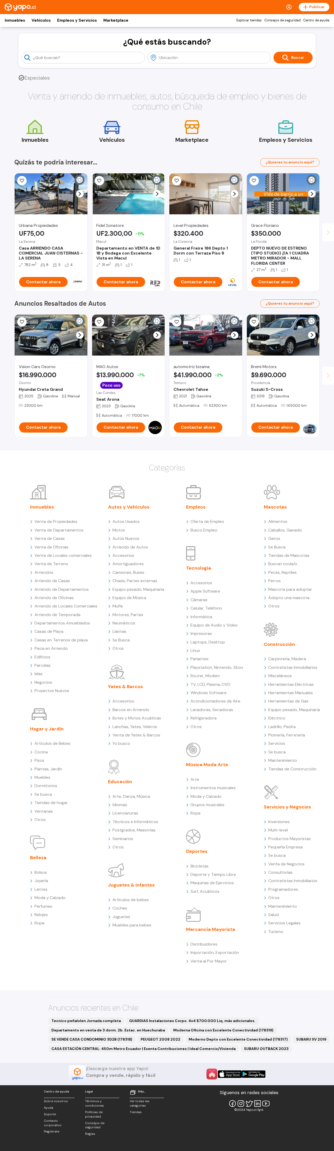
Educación (120, 781)
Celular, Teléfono (206, 608)
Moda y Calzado (49, 897)
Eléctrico (276, 718)
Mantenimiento (282, 760)
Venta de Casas (49, 538)
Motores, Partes (127, 614)
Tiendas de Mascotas (288, 555)
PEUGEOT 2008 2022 (160, 1039)
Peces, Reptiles (282, 572)
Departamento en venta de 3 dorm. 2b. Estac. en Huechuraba (108, 1030)
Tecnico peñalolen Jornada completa (86, 1020)
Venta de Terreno (51, 563)
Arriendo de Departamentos (61, 589)
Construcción (279, 644)
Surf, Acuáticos (204, 891)
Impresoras (201, 633)
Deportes (196, 851)
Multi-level (278, 830)
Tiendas (136, 1112)
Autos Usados (126, 521)
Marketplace (115, 20)
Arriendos (43, 572)
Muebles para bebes (131, 925)
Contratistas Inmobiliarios (292, 667)
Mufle (117, 606)
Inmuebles (15, 20)
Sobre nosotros (56, 1101)
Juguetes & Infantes (131, 885)
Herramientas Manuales (290, 692)
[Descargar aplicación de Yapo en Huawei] (212, 1074)
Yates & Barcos (125, 686)
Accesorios (123, 555)
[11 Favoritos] (254, 180)
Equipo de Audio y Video (214, 625)
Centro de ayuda (316, 20)
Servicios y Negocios (287, 807)
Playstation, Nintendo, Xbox (216, 667)
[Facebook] (232, 1103)
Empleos (196, 507)
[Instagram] (241, 1103)
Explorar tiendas (249, 20)
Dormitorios (45, 785)
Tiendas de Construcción (292, 769)
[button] (80, 194)
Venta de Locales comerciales (63, 555)
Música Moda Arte (207, 765)
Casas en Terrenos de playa (61, 640)
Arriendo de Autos (130, 547)
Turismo (275, 931)
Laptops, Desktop (207, 642)
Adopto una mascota (288, 597)
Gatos (274, 538)
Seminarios (122, 838)
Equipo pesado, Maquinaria (138, 589)
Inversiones (279, 821)
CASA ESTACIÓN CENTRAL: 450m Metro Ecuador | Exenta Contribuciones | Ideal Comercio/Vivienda (143, 1048)
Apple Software (205, 591)
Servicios (276, 743)
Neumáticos (123, 623)
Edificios (42, 657)
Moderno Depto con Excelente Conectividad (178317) (238, 1039)
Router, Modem (205, 675)
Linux (195, 650)
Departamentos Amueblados (62, 623)
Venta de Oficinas (51, 547)
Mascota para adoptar (290, 589)
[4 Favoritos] (176, 322)
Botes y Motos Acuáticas (136, 718)
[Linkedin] (257, 1103)
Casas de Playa (48, 631)
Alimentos (277, 521)
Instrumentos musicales (213, 787)
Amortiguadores (128, 563)
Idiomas (119, 804)
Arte (194, 779)
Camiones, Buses (128, 572)
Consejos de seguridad (282, 20)
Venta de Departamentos (59, 530)
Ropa (39, 923)
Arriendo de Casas (52, 580)
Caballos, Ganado (285, 530)
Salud (273, 914)
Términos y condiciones (94, 1103)
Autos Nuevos (125, 538)
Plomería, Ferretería (286, 735)
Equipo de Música (129, 597)
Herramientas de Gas (288, 701)
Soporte (50, 1114)
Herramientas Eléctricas (291, 684)
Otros (40, 819)
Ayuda (48, 1108)
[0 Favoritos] (99, 180)
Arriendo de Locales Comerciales (65, 606)
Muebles (42, 777)
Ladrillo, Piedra (282, 726)
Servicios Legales (284, 923)
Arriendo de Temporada (57, 614)
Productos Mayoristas (289, 838)
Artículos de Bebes (52, 743)
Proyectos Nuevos (51, 690)
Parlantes (199, 659)
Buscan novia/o (282, 563)
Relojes (41, 914)
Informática (201, 616)
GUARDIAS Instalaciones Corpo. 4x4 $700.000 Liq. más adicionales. (192, 1020)
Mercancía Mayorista (210, 929)
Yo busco (121, 743)
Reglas (90, 1134)
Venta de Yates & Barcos (136, 735)
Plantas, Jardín (48, 769)
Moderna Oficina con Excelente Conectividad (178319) (223, 1030)
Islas (38, 673)
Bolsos (40, 872)
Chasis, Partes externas (134, 580)
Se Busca (121, 640)
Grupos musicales (207, 804)
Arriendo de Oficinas (54, 597)
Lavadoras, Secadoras (211, 709)
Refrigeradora (203, 718)
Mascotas (275, 507)
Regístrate (51, 1131)
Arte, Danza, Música (131, 796)
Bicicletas (199, 866)
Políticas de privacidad (94, 1114)
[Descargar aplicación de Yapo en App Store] (230, 1074)
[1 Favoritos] (22, 180)
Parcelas (42, 665)
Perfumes (43, 906)
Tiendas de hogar (51, 802)
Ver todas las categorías (140, 1103)
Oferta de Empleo (207, 521)
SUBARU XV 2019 (311, 1039)
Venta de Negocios (286, 864)
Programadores (283, 889)
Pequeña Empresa (285, 847)
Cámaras (198, 600)
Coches (119, 908)
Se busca (43, 794)
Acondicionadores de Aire (215, 701)
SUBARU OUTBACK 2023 (266, 1048)
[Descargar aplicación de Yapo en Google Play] (253, 1074)
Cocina (41, 752)
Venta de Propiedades (55, 521)
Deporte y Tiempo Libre (213, 874)
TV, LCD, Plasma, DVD (210, 684)
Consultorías (280, 872)
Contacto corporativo (53, 1123)
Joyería (41, 880)
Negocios (43, 682)
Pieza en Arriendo (51, 648)
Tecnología (198, 568)
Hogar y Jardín (47, 729)
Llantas (119, 631)
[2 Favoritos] (176, 180)
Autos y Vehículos (129, 507)
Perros (274, 580)
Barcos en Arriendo (130, 709)
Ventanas (43, 811)
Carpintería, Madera (287, 659)
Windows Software (208, 692)
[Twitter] (249, 1103)
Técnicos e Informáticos (135, 821)
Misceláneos (280, 675)
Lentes (40, 889)
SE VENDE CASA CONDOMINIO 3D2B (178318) (91, 1039)
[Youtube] (266, 1103)
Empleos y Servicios (77, 20)
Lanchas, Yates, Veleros (134, 726)
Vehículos (41, 20)
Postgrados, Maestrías (134, 830)
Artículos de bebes (130, 899)
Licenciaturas (125, 813)
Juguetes (121, 916)
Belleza (38, 857)
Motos (118, 530)
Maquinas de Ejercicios (212, 883)
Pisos (39, 760)
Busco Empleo (203, 530)
